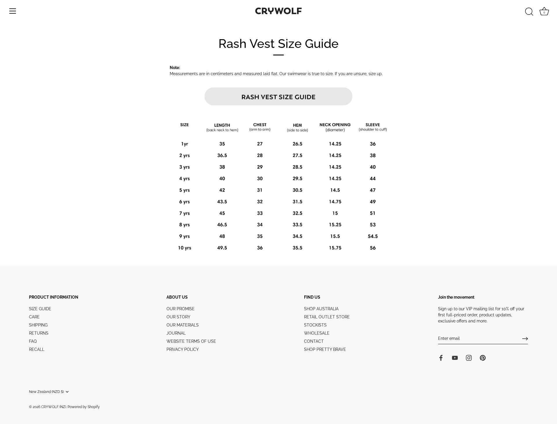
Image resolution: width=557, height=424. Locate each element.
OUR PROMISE (181, 308)
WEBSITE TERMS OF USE (191, 341)
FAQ (33, 341)
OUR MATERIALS (183, 325)
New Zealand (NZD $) (46, 392)
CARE (34, 317)
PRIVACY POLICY (183, 349)
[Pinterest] (483, 357)
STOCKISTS (315, 325)
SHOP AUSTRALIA (321, 308)
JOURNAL (176, 333)
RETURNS (38, 333)
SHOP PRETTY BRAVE (325, 349)
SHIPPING (38, 325)
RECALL (36, 349)
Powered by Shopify (84, 407)
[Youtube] (455, 357)
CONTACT (314, 341)
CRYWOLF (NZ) (53, 407)
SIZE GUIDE (40, 308)
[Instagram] (469, 357)
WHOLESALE (317, 333)
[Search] (529, 12)
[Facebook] (441, 357)
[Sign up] (525, 339)
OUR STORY (178, 317)
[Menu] (12, 11)
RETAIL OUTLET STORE (327, 317)
